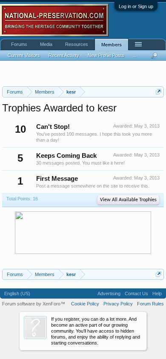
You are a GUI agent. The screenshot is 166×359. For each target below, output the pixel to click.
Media (46, 44)
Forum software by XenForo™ (33, 303)
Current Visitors (24, 55)
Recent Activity (64, 55)
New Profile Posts (106, 55)
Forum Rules (150, 303)
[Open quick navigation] (158, 91)
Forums (19, 44)
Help (157, 293)
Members (111, 44)
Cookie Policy (85, 303)
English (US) (17, 293)
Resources (76, 44)
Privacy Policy (118, 303)
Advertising (108, 293)
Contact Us (136, 293)
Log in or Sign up (136, 6)
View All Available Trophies (128, 199)
